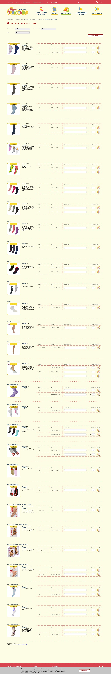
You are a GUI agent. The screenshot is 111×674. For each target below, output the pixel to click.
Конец (23, 644)
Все (26, 644)
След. (19, 644)
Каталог (18, 2)
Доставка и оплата (38, 2)
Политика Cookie (34, 672)
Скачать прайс (95, 35)
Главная (10, 2)
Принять (84, 670)
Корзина (101, 2)
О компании (26, 2)
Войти (86, 2)
